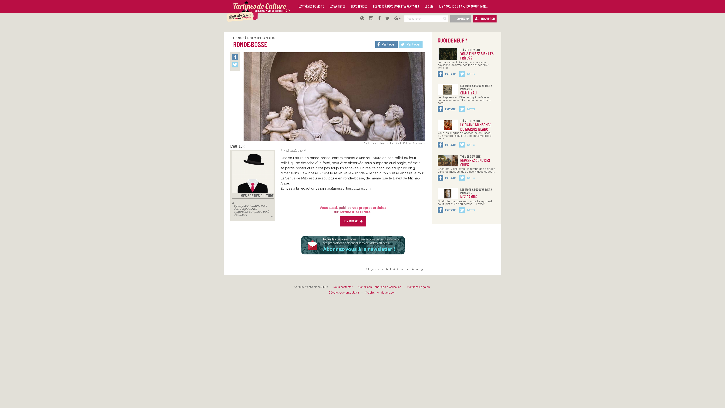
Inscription (487, 19)
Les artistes (337, 6)
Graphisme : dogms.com (380, 292)
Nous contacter (343, 286)
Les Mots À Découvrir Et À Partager (255, 38)
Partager (413, 44)
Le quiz (429, 6)
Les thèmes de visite (311, 6)
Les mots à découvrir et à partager (396, 6)
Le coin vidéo (359, 6)
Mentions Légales (418, 286)
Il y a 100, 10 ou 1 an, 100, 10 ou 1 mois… (463, 6)
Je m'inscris (351, 221)
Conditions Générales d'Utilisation (380, 286)
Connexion (462, 19)
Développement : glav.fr (344, 292)
